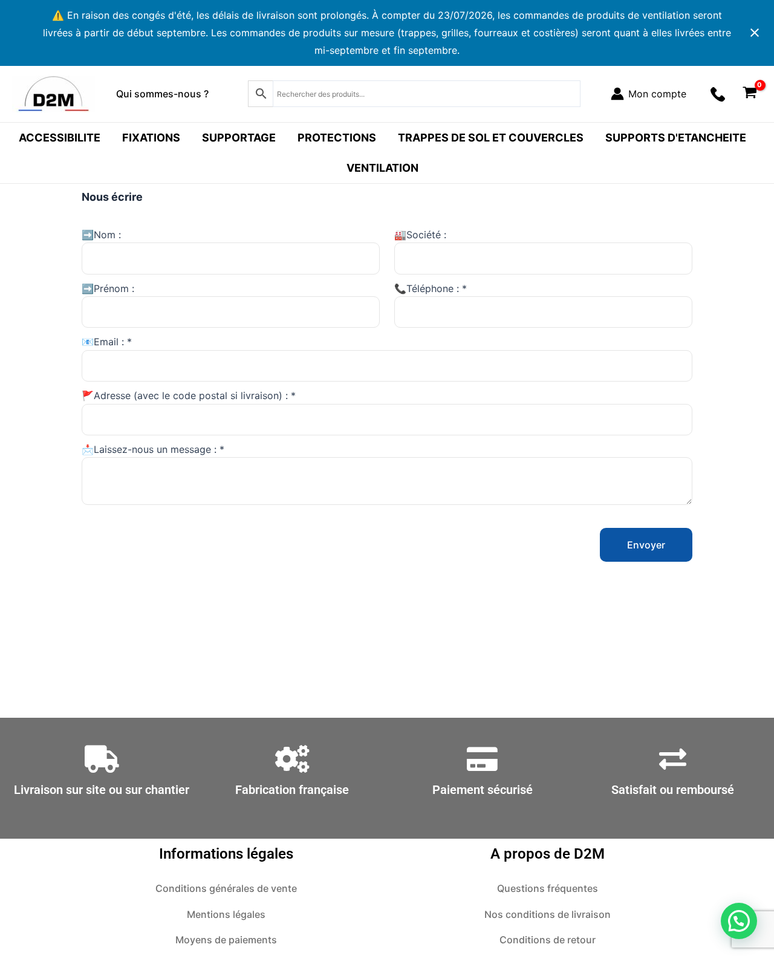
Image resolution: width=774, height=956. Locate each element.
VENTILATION (382, 167)
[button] (739, 921)
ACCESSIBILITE (59, 137)
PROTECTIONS (337, 137)
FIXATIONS (151, 137)
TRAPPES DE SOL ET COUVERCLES (491, 137)
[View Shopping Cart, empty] (749, 94)
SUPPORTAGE (239, 137)
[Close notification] (754, 32)
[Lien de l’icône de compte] (648, 94)
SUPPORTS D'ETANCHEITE (675, 137)
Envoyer (646, 545)
